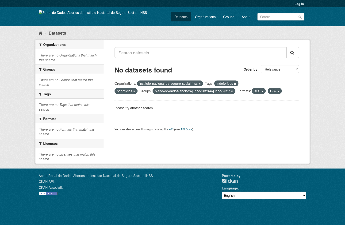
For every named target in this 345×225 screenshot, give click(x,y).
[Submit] (300, 16)
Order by (250, 69)
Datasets (181, 16)
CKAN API (46, 181)
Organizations (205, 16)
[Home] (41, 33)
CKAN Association (52, 187)
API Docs (186, 129)
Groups (228, 16)
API (171, 129)
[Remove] (200, 83)
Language (230, 188)
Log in (299, 3)
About (246, 16)
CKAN (230, 180)
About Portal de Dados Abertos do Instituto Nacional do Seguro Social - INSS (96, 175)
